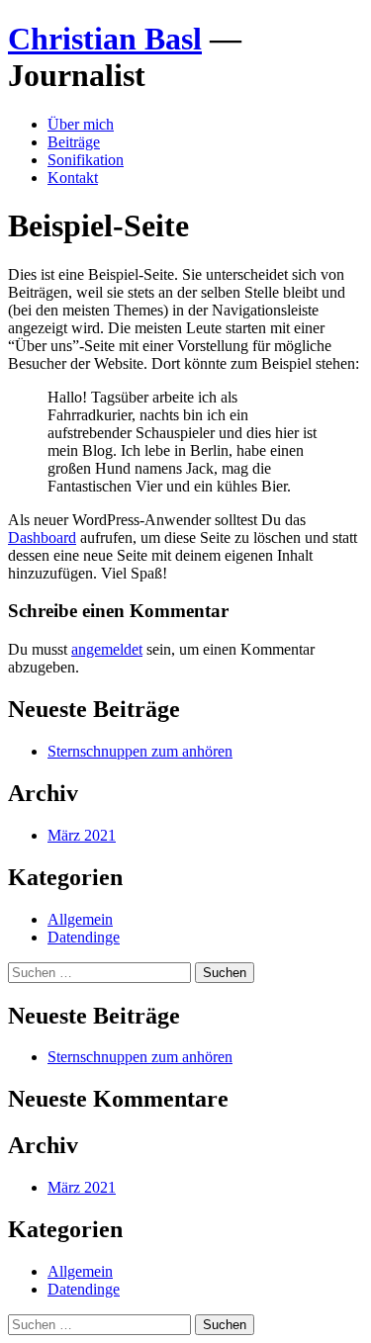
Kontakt (72, 177)
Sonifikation (85, 159)
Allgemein (80, 919)
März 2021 (81, 835)
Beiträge (73, 142)
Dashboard (42, 537)
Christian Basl (105, 38)
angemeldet (106, 649)
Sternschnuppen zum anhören (139, 751)
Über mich (80, 124)
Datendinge (83, 937)
